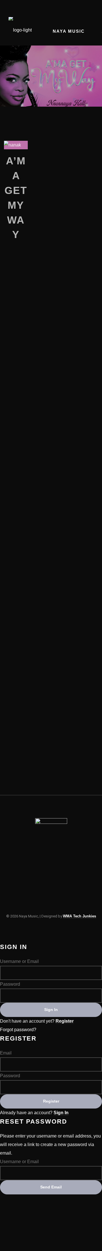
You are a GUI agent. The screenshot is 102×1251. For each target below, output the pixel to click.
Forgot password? (18, 1029)
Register (65, 1021)
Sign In (61, 1112)
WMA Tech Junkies (79, 916)
